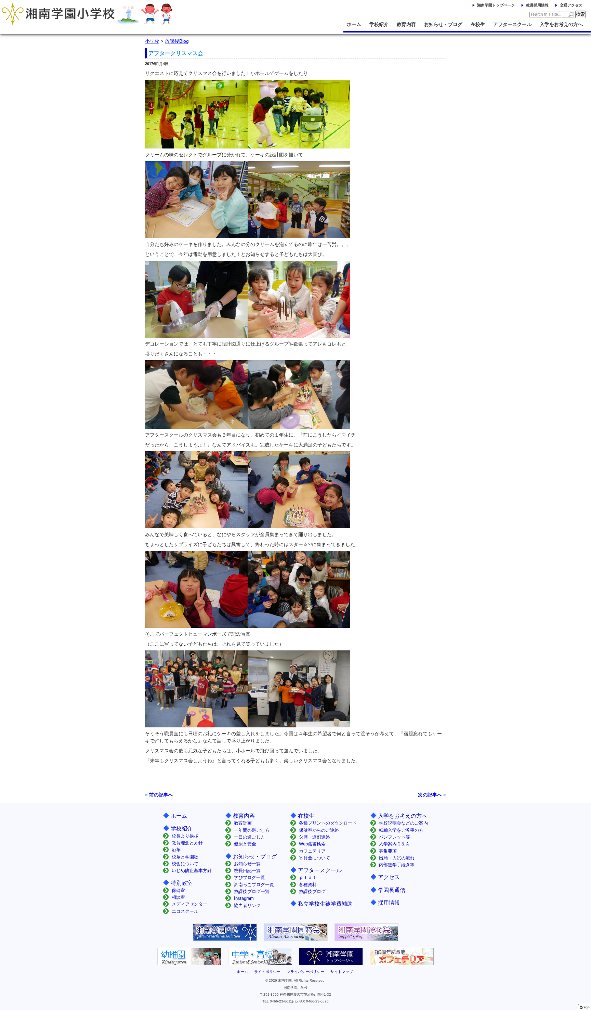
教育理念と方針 (187, 842)
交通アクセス (571, 5)
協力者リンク (247, 905)
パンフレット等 (394, 837)
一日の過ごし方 (249, 837)
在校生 (478, 24)
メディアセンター (189, 904)
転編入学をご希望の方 (401, 830)
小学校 (152, 41)
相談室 (178, 897)
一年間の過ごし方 (252, 830)
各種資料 (308, 884)
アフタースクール (512, 24)
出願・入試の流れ (397, 857)
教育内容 (406, 24)
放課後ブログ (312, 891)
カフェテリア (312, 851)
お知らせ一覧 (247, 863)
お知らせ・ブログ (443, 24)
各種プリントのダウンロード (328, 823)
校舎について (185, 863)
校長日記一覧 (247, 870)
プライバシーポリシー (305, 972)
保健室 (178, 890)
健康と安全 (245, 843)
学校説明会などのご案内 (403, 823)
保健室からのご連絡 (319, 830)
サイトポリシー (267, 972)
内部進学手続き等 (397, 864)
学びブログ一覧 (249, 877)
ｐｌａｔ (308, 877)
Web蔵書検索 (312, 843)
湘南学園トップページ (496, 5)
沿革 (176, 849)
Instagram (244, 898)
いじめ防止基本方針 (192, 870)
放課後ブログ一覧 (252, 891)
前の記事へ (161, 795)
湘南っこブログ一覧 (254, 884)
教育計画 (243, 823)
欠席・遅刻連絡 (314, 837)
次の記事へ (430, 795)
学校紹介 (379, 24)
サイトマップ (341, 972)
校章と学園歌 (185, 856)
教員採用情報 (537, 5)
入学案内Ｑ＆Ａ (394, 843)
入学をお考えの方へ (561, 24)
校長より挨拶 (185, 836)
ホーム (354, 24)
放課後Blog (177, 41)
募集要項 (388, 851)
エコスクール (185, 911)
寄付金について (314, 857)
